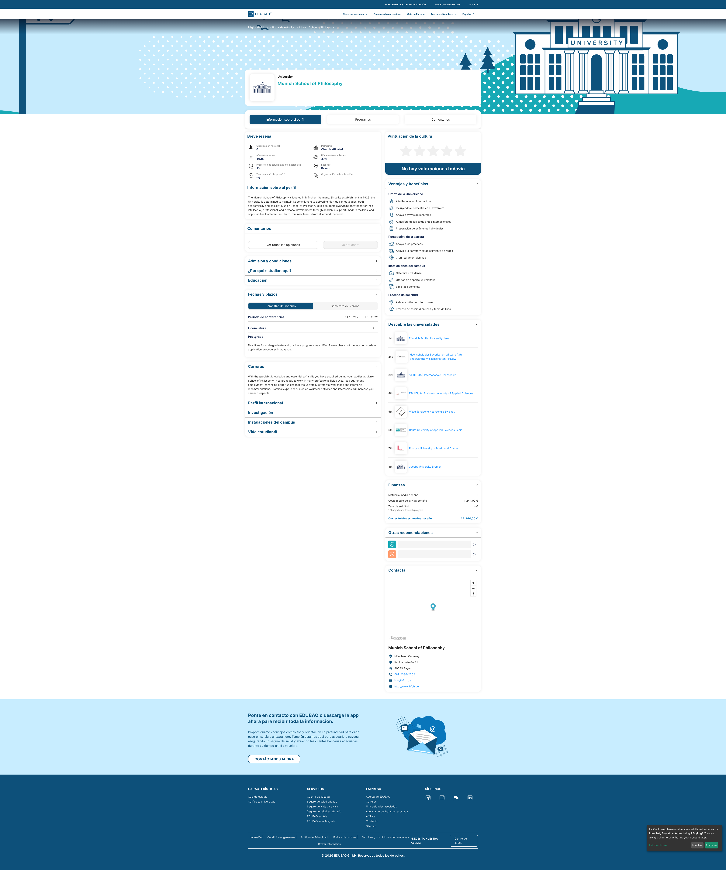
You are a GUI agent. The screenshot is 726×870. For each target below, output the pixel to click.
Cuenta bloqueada (318, 796)
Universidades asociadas (381, 806)
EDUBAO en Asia (317, 816)
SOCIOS (473, 4)
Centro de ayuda (461, 840)
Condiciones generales (281, 837)
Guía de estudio (257, 796)
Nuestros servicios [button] (353, 14)
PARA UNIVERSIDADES (447, 4)
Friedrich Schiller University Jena (429, 338)
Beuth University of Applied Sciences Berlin (435, 430)
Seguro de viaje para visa (322, 806)
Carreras (371, 801)
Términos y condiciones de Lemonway (385, 837)
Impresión (256, 837)
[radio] (406, 150)
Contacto (371, 821)
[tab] (313, 261)
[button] (313, 136)
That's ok (711, 845)
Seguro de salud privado (322, 801)
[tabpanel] (363, 412)
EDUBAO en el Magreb (321, 821)
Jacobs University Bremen (425, 466)
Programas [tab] (363, 119)
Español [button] (466, 14)
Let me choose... (659, 845)
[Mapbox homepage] (397, 638)
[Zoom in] (473, 583)
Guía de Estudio (415, 14)
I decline (697, 845)
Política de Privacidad (314, 837)
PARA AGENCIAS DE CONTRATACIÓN (405, 4)
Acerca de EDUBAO (378, 796)
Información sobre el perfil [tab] (285, 119)
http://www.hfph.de (406, 686)
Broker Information (329, 844)
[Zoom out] (473, 588)
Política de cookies (344, 837)
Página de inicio (258, 27)
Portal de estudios (283, 27)
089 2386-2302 (404, 674)
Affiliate (370, 816)
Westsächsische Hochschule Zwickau (432, 411)
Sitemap (371, 826)
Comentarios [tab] (440, 119)
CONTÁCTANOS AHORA (274, 759)
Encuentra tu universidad (387, 14)
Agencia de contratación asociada (387, 811)
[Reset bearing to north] (473, 594)
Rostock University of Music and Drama (433, 448)
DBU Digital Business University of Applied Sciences (441, 393)
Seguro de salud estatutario (324, 811)
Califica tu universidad (261, 801)
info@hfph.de (402, 680)
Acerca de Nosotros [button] (441, 14)
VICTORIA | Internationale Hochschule (432, 375)
